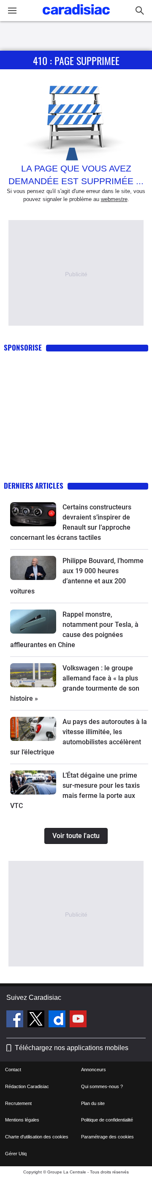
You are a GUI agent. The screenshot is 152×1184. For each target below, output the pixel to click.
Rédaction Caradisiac (27, 1086)
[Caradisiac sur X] (36, 1020)
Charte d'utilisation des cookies (36, 1136)
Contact (13, 1069)
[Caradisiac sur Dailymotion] (58, 1020)
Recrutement (18, 1103)
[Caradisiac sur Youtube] (78, 1020)
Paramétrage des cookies (107, 1136)
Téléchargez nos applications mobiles (71, 1047)
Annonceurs (93, 1069)
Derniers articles (33, 485)
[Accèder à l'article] (33, 514)
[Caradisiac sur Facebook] (15, 1020)
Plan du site (93, 1103)
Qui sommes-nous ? (102, 1086)
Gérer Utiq (16, 1153)
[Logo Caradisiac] (76, 17)
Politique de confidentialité (107, 1119)
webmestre (114, 199)
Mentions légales (22, 1119)
